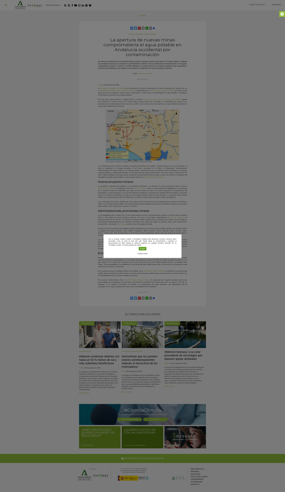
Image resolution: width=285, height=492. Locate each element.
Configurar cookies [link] (142, 253)
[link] (282, 14)
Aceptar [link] (142, 249)
